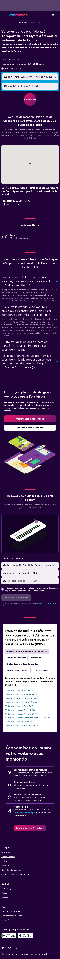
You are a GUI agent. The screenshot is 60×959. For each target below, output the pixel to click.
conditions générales (46, 603)
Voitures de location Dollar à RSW (20, 722)
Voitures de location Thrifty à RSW (20, 710)
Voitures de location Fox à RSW (19, 706)
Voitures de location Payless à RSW (21, 698)
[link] (30, 418)
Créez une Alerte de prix (25, 813)
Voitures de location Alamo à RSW (20, 714)
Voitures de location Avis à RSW (19, 691)
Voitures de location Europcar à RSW (22, 726)
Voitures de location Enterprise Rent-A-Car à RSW (27, 718)
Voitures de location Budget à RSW (21, 702)
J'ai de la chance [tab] (40, 671)
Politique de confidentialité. (17, 606)
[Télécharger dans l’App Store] (25, 935)
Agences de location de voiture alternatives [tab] (27, 651)
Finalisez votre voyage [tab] (17, 671)
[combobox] (13, 59)
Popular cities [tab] (37, 658)
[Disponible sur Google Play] (8, 935)
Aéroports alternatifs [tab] (16, 658)
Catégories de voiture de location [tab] (22, 664)
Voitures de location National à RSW (21, 695)
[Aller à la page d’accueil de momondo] (18, 14)
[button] (5, 15)
